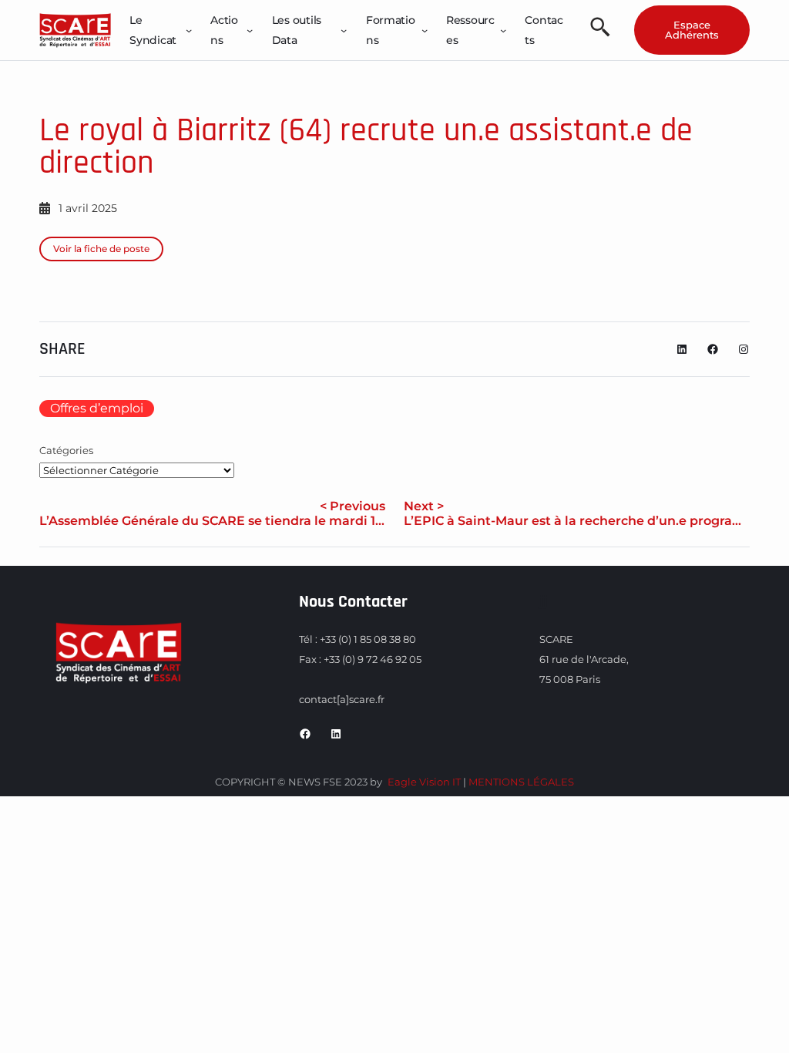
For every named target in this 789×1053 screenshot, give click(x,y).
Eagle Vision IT (424, 781)
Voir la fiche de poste (101, 248)
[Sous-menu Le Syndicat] (189, 30)
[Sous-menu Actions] (250, 30)
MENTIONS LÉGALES (521, 781)
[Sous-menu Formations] (424, 30)
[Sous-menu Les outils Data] (344, 30)
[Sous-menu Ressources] (503, 30)
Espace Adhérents (692, 30)
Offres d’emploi (96, 408)
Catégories (66, 450)
